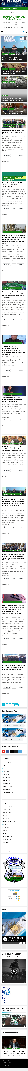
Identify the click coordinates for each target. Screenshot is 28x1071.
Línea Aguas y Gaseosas (9, 795)
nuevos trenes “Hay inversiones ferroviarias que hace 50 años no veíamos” (12, 100)
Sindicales (19, 231)
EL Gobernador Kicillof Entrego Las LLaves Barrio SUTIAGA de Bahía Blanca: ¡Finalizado (13, 132)
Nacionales (12, 54)
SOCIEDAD (5, 845)
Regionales (5, 824)
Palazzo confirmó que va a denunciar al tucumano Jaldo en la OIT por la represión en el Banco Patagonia (13, 667)
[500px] (20, 751)
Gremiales (5, 789)
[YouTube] (3, 751)
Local (11, 124)
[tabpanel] (14, 1046)
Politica (22, 124)
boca (4, 765)
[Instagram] (12, 751)
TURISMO (5, 851)
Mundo (4, 804)
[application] (14, 971)
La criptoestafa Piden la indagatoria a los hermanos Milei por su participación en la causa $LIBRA (13, 73)
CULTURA (5, 774)
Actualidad (5, 54)
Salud (4, 833)
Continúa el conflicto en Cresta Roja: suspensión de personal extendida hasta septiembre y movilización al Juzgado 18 (13, 8)
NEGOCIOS (5, 809)
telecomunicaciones (8, 848)
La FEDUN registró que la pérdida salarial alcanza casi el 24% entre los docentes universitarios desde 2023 (13, 449)
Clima (4, 768)
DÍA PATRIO (5, 780)
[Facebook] (7, 751)
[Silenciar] (22, 982)
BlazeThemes (7, 1065)
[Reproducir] (4, 982)
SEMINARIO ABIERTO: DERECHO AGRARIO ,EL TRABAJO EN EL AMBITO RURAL (12, 184)
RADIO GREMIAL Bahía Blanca (14, 18)
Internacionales (6, 792)
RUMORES (5, 830)
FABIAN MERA (7, 136)
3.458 (16, 704)
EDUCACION (12, 177)
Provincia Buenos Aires (9, 126)
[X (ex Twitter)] (16, 751)
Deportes (5, 777)
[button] (14, 971)
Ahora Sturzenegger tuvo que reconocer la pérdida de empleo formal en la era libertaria (12, 399)
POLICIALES (6, 812)
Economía (11, 109)
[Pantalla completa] (24, 982)
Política (5, 818)
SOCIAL (5, 842)
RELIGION (5, 827)
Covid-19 (5, 771)
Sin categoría (6, 836)
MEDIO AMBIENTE (7, 801)
